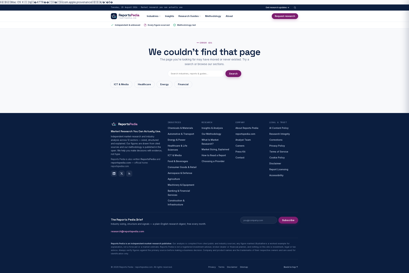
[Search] (295, 7)
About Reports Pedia (246, 128)
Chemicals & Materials (180, 128)
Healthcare (144, 84)
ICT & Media (121, 84)
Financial (183, 84)
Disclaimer (275, 163)
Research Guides (188, 16)
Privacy (212, 267)
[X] (122, 174)
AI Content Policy (279, 128)
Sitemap (244, 267)
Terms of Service (278, 151)
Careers (239, 145)
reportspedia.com (245, 134)
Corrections (275, 139)
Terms (221, 267)
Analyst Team (243, 139)
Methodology (213, 16)
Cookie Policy (277, 157)
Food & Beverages (178, 161)
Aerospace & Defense (180, 173)
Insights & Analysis (212, 128)
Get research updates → (277, 7)
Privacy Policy (277, 145)
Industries (152, 16)
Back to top (291, 267)
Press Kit (240, 151)
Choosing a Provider (213, 161)
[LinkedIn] (114, 174)
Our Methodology (211, 134)
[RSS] (129, 174)
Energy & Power (176, 139)
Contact (239, 157)
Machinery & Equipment (181, 184)
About (229, 16)
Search (233, 73)
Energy (164, 84)
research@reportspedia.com (127, 231)
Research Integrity (279, 134)
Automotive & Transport (181, 134)
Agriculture (174, 179)
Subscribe (288, 220)
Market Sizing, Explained (215, 149)
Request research (285, 16)
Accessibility (276, 175)
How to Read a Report (214, 155)
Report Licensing (278, 169)
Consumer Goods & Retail (182, 167)
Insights (169, 16)
